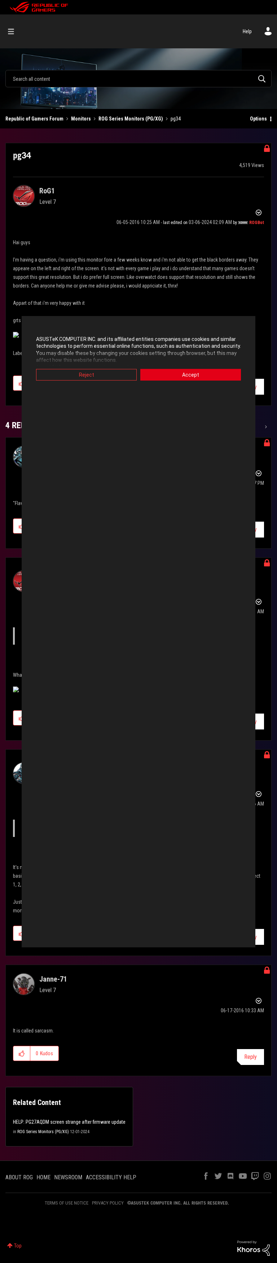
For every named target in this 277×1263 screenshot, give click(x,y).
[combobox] (138, 78)
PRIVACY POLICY (108, 1203)
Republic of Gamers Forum (34, 119)
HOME (43, 1177)
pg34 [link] (176, 119)
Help (247, 31)
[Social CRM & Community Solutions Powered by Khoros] (253, 1248)
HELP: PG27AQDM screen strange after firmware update (69, 1122)
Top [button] (18, 1246)
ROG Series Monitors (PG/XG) (130, 119)
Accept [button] (190, 374)
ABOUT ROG (19, 1177)
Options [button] (258, 119)
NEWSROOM (68, 1177)
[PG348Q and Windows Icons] (265, 427)
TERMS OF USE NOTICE (66, 1203)
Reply (250, 1056)
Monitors (81, 119)
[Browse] (14, 31)
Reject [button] (86, 374)
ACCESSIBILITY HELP (111, 1177)
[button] (21, 1053)
